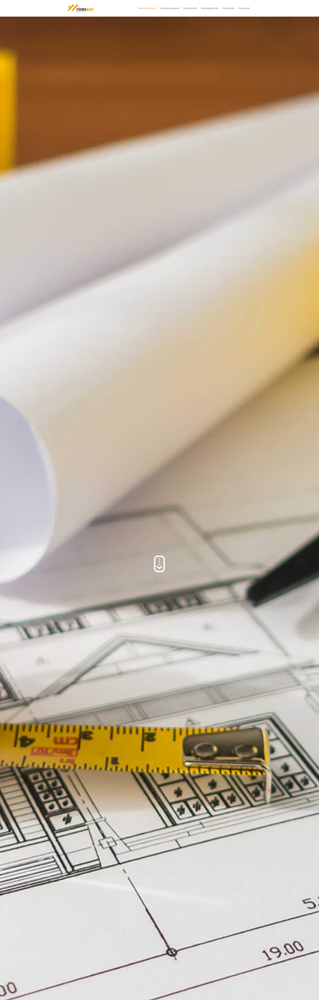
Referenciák (190, 8)
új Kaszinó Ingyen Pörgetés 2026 (18, 72)
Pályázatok (228, 8)
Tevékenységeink (169, 8)
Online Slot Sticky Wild (13, 32)
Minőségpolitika (209, 8)
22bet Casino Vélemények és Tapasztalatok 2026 (26, 63)
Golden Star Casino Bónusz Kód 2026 (21, 41)
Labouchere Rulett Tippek (14, 81)
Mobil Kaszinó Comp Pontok (22, 17)
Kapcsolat (244, 8)
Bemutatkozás (147, 8)
